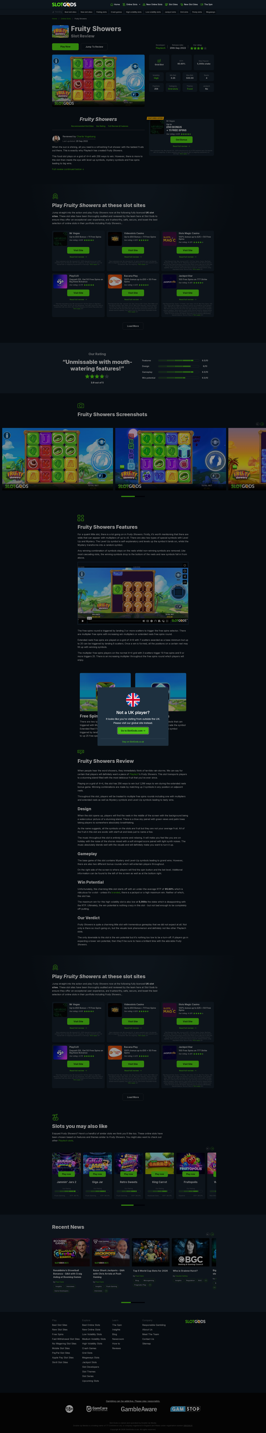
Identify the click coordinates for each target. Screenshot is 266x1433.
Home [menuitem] (117, 4)
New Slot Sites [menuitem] (191, 4)
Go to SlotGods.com (132, 730)
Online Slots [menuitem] (131, 4)
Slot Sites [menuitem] (173, 4)
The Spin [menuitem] (208, 4)
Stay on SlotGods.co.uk (133, 742)
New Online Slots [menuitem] (154, 4)
